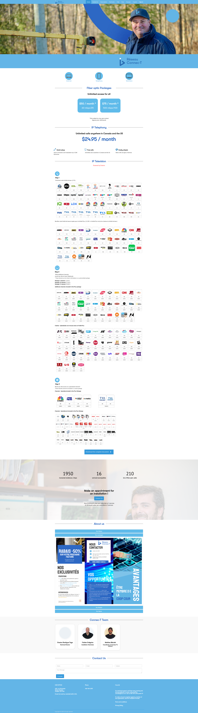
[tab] (99, 531)
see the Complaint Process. (132, 698)
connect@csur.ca (120, 693)
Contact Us (99, 498)
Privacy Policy (119, 705)
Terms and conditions (121, 702)
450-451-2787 (134, 693)
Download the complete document (97, 452)
